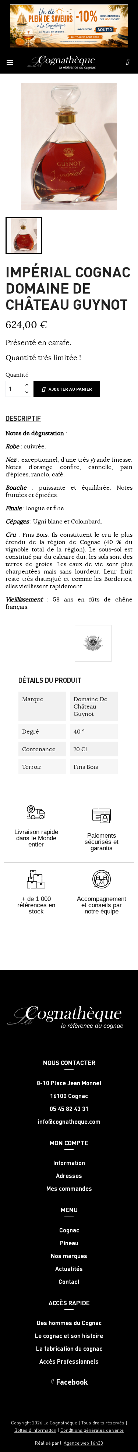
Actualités (69, 1268)
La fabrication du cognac (69, 1348)
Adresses (69, 1175)
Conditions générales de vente (92, 1430)
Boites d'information (35, 1430)
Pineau (69, 1243)
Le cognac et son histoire (69, 1335)
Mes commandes (69, 1188)
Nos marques (69, 1256)
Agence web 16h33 (83, 1442)
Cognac (69, 1230)
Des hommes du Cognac (69, 1323)
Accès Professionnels (69, 1361)
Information (69, 1163)
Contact (69, 1281)
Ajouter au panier (70, 389)
